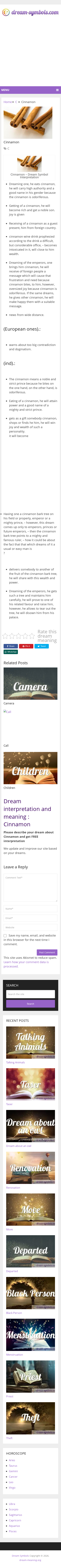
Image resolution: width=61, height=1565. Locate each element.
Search (30, 1003)
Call (6, 745)
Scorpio (13, 1509)
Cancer (13, 1476)
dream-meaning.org (30, 1560)
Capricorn (15, 1520)
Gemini (13, 1471)
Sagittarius (15, 1515)
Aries (12, 1460)
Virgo (12, 1487)
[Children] (30, 768)
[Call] (30, 726)
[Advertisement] (30, 54)
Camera (9, 703)
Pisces (13, 1531)
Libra (12, 1504)
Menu (5, 90)
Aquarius (14, 1526)
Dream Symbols (20, 1555)
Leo (11, 1482)
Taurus (13, 1465)
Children (9, 788)
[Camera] (30, 683)
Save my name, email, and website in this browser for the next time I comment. (30, 939)
